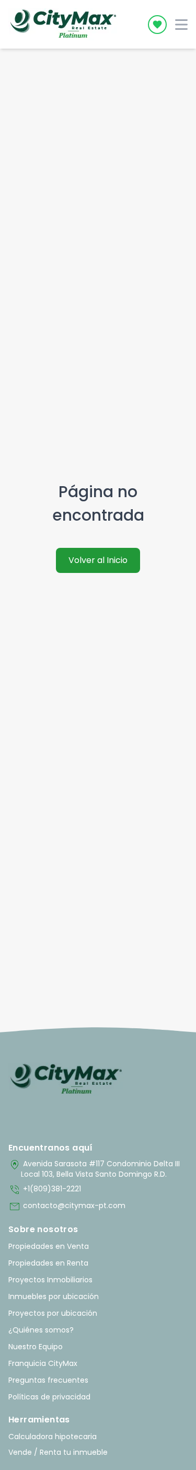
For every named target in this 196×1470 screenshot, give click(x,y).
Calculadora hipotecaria (52, 1436)
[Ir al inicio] (66, 1079)
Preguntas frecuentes (48, 1380)
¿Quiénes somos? (41, 1330)
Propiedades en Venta (48, 1246)
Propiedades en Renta (48, 1263)
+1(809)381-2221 (44, 1190)
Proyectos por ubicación (52, 1313)
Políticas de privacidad (49, 1397)
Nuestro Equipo (35, 1346)
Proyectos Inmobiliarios (50, 1279)
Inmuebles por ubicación (53, 1296)
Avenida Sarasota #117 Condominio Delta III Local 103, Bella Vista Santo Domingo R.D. (94, 1168)
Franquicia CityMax (42, 1363)
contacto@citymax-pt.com (66, 1206)
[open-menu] (181, 24)
